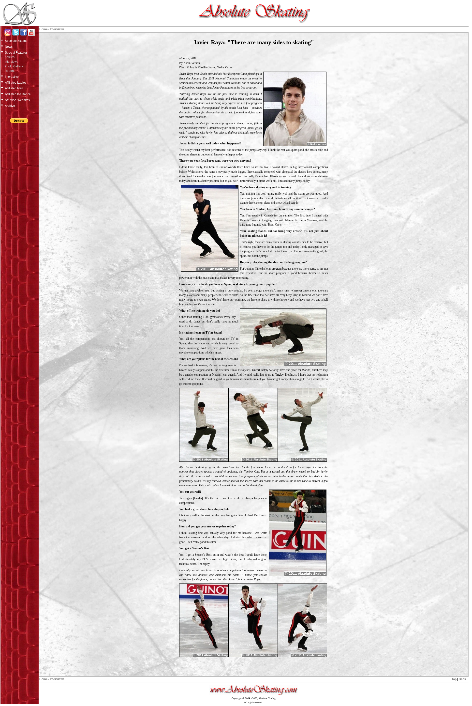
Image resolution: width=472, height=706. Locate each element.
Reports (10, 71)
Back (462, 679)
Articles (10, 57)
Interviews (11, 61)
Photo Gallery (14, 66)
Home (43, 29)
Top (454, 679)
